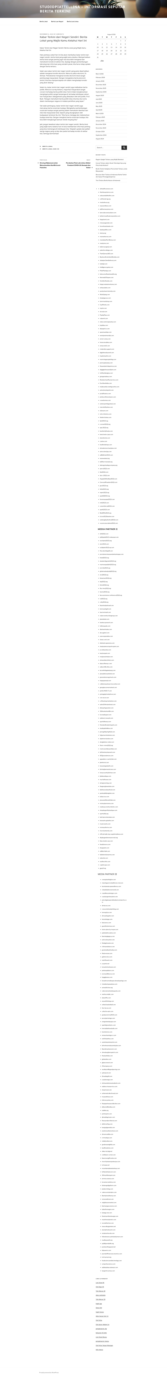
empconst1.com (105, 346)
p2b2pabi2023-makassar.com (109, 537)
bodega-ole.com (107, 1213)
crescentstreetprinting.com (110, 909)
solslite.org (105, 1110)
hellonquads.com (105, 626)
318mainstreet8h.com (107, 711)
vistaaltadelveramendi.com (110, 890)
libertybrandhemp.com (109, 1195)
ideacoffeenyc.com (106, 663)
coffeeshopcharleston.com (108, 701)
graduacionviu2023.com (109, 1015)
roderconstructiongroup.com (109, 615)
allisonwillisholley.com (108, 1107)
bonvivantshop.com (106, 301)
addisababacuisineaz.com (110, 1267)
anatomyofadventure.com (110, 1131)
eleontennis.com (105, 438)
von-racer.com (104, 697)
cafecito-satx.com (107, 1011)
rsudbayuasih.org (107, 1240)
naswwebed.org (105, 458)
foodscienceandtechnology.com (112, 1260)
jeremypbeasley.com (106, 363)
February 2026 (100, 77)
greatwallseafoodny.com (109, 950)
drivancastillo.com (107, 1134)
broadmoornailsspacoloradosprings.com (114, 980)
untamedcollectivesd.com (110, 1093)
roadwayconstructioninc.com (109, 807)
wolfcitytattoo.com (108, 1038)
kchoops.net (105, 1165)
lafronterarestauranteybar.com (111, 1045)
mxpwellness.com (107, 1097)
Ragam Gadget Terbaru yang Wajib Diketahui (110, 159)
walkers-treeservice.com (109, 1086)
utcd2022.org (104, 575)
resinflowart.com (107, 960)
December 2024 (101, 124)
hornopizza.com (107, 912)
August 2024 (100, 139)
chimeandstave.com (108, 946)
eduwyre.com (104, 410)
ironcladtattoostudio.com (109, 1028)
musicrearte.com (105, 824)
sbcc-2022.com (105, 475)
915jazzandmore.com (106, 755)
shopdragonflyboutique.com (108, 810)
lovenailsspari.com (105, 715)
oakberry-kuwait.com (106, 718)
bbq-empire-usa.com (106, 841)
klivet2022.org (104, 585)
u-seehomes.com (105, 400)
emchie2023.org (105, 568)
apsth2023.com (105, 509)
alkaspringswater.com (106, 708)
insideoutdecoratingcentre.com (109, 387)
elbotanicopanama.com (107, 643)
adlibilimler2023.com (106, 455)
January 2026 (100, 81)
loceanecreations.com (109, 1182)
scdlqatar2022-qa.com (107, 547)
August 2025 (100, 95)
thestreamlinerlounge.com (110, 1216)
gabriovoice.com (107, 957)
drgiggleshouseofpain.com (108, 369)
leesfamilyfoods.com (106, 431)
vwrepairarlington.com (109, 879)
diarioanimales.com (106, 629)
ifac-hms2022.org (105, 588)
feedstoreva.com (105, 844)
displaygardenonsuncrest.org (109, 837)
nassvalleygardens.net (109, 1226)
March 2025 (100, 113)
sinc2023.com (104, 544)
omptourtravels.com (108, 1233)
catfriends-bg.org (105, 199)
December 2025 (101, 84)
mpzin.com (103, 308)
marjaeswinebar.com (106, 656)
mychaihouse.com (105, 779)
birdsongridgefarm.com (109, 1185)
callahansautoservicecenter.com (110, 684)
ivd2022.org (103, 598)
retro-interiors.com (105, 414)
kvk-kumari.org (106, 1257)
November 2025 (101, 88)
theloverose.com (107, 953)
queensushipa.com (106, 332)
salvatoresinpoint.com (107, 390)
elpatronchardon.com (106, 738)
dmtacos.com (106, 905)
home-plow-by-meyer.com (110, 929)
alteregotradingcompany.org (108, 465)
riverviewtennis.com (106, 831)
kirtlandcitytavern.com (109, 1172)
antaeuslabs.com (105, 287)
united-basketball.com (109, 1004)
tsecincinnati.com (105, 612)
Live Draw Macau (101, 1337)
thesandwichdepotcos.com (108, 366)
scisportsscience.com (108, 1264)
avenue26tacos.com (108, 974)
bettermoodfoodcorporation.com (110, 216)
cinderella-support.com (107, 349)
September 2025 (101, 92)
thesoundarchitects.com (109, 1120)
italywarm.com (106, 1250)
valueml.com (104, 318)
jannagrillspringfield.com (107, 732)
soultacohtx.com (105, 861)
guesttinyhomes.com (108, 926)
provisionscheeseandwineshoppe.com (112, 554)
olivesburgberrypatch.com (110, 1052)
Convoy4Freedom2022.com (108, 482)
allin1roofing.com (107, 1124)
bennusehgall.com (105, 609)
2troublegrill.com (107, 1076)
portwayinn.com (107, 1114)
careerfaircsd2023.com (107, 506)
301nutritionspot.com (108, 1175)
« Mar (102, 60)
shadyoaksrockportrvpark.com (109, 646)
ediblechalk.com (105, 851)
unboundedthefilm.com (107, 195)
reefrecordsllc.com (108, 994)
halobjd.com (103, 264)
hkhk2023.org (104, 489)
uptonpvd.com (106, 1073)
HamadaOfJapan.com (106, 277)
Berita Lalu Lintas (72, 21)
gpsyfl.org (103, 868)
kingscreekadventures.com (108, 284)
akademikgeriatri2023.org (108, 561)
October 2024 (100, 131)
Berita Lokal (44, 21)
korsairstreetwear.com (109, 967)
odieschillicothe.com (106, 667)
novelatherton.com (108, 1223)
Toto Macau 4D (100, 1291)
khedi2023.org (104, 557)
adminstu (60, 34)
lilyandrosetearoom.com (109, 1049)
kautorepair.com (105, 653)
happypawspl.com (105, 680)
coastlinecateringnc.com (109, 893)
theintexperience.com (106, 192)
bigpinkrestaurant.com (107, 352)
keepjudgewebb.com (108, 1127)
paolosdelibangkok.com (107, 793)
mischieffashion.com (106, 407)
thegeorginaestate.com (107, 786)
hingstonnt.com (104, 219)
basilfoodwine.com (107, 1148)
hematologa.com (107, 919)
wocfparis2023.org (106, 540)
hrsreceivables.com (106, 342)
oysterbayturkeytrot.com (109, 1042)
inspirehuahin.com (105, 356)
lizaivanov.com (106, 922)
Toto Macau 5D (100, 1299)
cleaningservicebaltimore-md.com (112, 883)
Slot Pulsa (99, 1320)
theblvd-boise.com (105, 417)
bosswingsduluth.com (106, 766)
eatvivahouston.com (108, 940)
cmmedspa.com (107, 1137)
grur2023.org (104, 485)
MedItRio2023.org (105, 513)
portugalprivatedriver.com (108, 694)
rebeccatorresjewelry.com (108, 322)
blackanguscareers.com (109, 1206)
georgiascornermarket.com (108, 687)
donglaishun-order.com (107, 742)
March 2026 (100, 74)
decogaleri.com (104, 633)
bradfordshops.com (106, 444)
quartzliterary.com (105, 721)
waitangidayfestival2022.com (109, 520)
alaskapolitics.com (105, 229)
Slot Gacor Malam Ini (102, 1324)
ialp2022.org (104, 581)
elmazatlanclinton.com (107, 660)
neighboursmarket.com (109, 1202)
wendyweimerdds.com (107, 335)
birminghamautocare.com (108, 769)
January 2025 (100, 121)
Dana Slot (99, 1308)
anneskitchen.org (107, 987)
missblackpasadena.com (109, 984)
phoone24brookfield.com (107, 800)
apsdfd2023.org (105, 496)
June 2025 (99, 102)
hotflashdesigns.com (106, 373)
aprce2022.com (105, 468)
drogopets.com (104, 848)
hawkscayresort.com (106, 622)
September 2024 (101, 135)
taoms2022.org (104, 592)
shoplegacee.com (105, 298)
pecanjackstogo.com (108, 1018)
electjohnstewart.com (108, 1230)
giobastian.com (106, 1059)
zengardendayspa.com (109, 1021)
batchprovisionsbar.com (107, 817)
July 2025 (99, 99)
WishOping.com (105, 294)
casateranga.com (107, 1079)
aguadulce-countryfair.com (108, 759)
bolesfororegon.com (108, 1209)
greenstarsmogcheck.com (108, 677)
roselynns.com (104, 243)
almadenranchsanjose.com (108, 448)
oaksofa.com (104, 858)
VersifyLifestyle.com (106, 281)
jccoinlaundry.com (105, 650)
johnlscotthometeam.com (108, 397)
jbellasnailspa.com (105, 776)
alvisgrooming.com (106, 783)
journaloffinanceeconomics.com (112, 1254)
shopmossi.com (107, 1090)
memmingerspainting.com (108, 359)
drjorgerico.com (105, 328)
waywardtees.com (105, 206)
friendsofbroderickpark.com (108, 725)
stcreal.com (103, 311)
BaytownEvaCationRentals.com (109, 257)
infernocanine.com (107, 1100)
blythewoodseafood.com (107, 790)
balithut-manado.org (106, 462)
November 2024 (101, 128)
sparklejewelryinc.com (109, 1025)
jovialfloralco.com (105, 393)
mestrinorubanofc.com (109, 1219)
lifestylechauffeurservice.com (109, 380)
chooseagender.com (106, 223)
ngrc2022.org (104, 427)
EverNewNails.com (106, 383)
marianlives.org (104, 202)
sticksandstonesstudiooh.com (111, 1083)
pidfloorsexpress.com (106, 209)
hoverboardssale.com (106, 226)
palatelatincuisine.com (109, 933)
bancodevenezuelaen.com (108, 212)
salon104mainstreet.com (107, 704)
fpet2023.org (104, 421)
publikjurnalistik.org (108, 1243)
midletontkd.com (107, 1141)
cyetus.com (103, 441)
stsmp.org (103, 233)
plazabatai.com (104, 619)
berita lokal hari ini (51, 149)
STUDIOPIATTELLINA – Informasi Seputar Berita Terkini (82, 9)
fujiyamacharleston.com (107, 735)
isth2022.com (104, 534)
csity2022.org (104, 602)
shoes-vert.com (105, 639)
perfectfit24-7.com (106, 691)
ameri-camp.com (105, 339)
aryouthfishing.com (108, 1001)
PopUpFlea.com (105, 315)
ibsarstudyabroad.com (107, 605)
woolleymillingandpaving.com (111, 1069)
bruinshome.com (107, 1032)
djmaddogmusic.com (108, 1117)
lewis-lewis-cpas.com (106, 434)
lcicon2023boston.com (107, 516)
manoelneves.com (105, 236)
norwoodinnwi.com (108, 1199)
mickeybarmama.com (107, 803)
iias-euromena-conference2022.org (111, 595)
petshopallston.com (108, 970)
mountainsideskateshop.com (111, 1168)
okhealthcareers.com (106, 189)
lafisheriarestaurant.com (107, 752)
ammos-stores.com (108, 1178)
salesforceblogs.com (106, 250)
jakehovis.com (104, 762)
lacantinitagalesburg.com (107, 670)
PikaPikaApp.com (105, 270)
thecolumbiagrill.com (106, 551)
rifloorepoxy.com (107, 1066)
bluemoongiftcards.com (109, 1158)
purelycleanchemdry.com (107, 291)
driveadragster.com (108, 916)
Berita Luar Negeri (57, 21)
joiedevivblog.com (107, 1189)
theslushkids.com (107, 1056)
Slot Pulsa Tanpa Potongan (104, 1345)
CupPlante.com (104, 305)
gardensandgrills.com (108, 1144)
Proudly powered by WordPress (49, 1372)
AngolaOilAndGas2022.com (108, 479)
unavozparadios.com (106, 636)
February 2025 (100, 117)
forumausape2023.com (107, 499)
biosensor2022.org (105, 578)
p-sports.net (105, 963)
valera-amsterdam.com (109, 1192)
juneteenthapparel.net (108, 1247)
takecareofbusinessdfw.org (108, 274)
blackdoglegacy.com (108, 936)
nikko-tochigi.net (107, 1151)
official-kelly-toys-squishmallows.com (111, 834)
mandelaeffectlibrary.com (108, 240)
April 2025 (99, 110)
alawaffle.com (106, 998)
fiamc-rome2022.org (106, 745)
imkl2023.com (104, 503)
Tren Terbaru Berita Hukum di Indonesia (108, 180)
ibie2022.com (104, 472)
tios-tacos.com (106, 1008)
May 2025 (99, 106)
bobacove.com (104, 796)
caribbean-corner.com (109, 1155)
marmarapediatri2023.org (108, 564)
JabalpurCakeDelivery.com (108, 260)
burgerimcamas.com (108, 1271)
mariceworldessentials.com (108, 749)
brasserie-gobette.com (107, 820)
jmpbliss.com (104, 325)
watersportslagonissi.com (108, 404)
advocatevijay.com (106, 451)
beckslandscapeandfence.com (111, 886)
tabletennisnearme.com (107, 854)
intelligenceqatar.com (106, 267)
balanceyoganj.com (106, 247)
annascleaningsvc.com (109, 1035)
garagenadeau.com (106, 376)
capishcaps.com (105, 865)
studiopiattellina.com (106, 728)
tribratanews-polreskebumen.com (112, 1236)
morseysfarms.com (106, 827)
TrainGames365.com (106, 253)
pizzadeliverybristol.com (107, 674)
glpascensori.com (107, 1062)
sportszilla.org (104, 813)
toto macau (99, 1349)
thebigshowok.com (108, 943)
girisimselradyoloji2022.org (108, 571)
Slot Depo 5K (100, 1287)
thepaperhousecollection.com (111, 1103)
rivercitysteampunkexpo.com (111, 1161)
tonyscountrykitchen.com (108, 772)
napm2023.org (104, 492)
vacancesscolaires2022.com (109, 523)
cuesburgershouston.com (110, 896)
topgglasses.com (107, 977)
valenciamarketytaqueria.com (111, 991)
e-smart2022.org (105, 424)
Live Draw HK (100, 1283)
